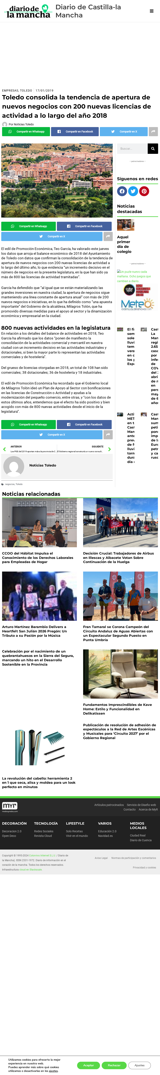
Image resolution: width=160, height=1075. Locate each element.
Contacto (130, 809)
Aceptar (88, 1065)
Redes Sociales (43, 831)
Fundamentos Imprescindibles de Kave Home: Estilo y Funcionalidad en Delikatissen (117, 709)
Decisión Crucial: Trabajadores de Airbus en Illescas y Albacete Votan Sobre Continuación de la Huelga (118, 557)
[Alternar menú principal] (152, 11)
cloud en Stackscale (30, 869)
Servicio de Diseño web (141, 805)
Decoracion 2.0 (11, 831)
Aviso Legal (101, 858)
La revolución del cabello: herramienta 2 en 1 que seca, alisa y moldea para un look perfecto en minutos (39, 782)
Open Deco (9, 835)
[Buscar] (153, 148)
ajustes (53, 1071)
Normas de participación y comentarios (133, 858)
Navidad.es (105, 835)
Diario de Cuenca (141, 840)
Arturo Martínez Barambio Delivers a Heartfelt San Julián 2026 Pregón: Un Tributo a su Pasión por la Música (34, 631)
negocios (10, 484)
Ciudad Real (137, 835)
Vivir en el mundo (77, 835)
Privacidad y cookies (144, 867)
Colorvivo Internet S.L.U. (42, 855)
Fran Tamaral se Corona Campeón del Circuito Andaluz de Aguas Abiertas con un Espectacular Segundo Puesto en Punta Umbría (118, 633)
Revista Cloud (43, 835)
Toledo (26, 90)
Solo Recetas (74, 831)
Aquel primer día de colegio (124, 244)
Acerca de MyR (148, 809)
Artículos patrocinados (109, 805)
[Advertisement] (80, 53)
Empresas (10, 90)
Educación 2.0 (107, 831)
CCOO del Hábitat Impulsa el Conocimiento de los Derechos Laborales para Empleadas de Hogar (37, 557)
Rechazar (114, 1065)
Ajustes (140, 1065)
